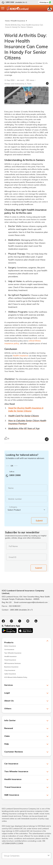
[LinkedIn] (35, 621)
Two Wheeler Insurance (12, 653)
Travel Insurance (10, 660)
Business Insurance (11, 667)
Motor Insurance (10, 646)
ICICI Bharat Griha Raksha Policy (15, 677)
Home (7, 21)
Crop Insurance (9, 670)
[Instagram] (11, 621)
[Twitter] (19, 621)
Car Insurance (9, 649)
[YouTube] (27, 621)
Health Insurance (18, 21)
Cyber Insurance (10, 674)
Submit (39, 520)
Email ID (12, 557)
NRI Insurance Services (12, 663)
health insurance (20, 355)
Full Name (13, 546)
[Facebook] (3, 621)
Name (11, 488)
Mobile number (15, 499)
